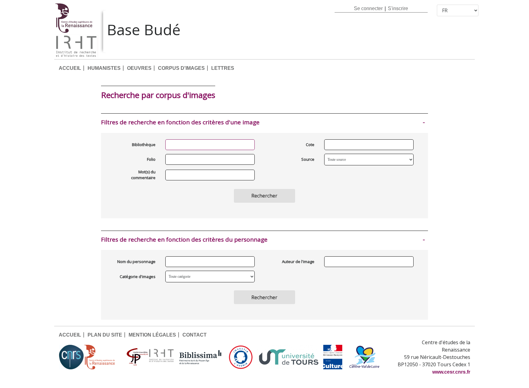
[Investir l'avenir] (240, 357)
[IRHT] (161, 357)
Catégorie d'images (138, 276)
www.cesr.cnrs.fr (451, 372)
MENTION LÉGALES (152, 334)
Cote (310, 144)
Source (307, 159)
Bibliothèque (144, 144)
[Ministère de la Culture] (332, 357)
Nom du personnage (136, 261)
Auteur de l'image (298, 261)
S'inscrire (398, 8)
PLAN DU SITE (105, 334)
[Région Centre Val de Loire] (364, 357)
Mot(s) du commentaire (143, 175)
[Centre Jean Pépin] (136, 357)
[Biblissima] (200, 357)
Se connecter (368, 8)
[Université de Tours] (289, 357)
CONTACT (194, 334)
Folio (151, 159)
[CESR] (104, 357)
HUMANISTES (104, 68)
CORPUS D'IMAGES (181, 68)
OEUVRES (139, 68)
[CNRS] (71, 357)
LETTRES (222, 68)
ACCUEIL (70, 68)
